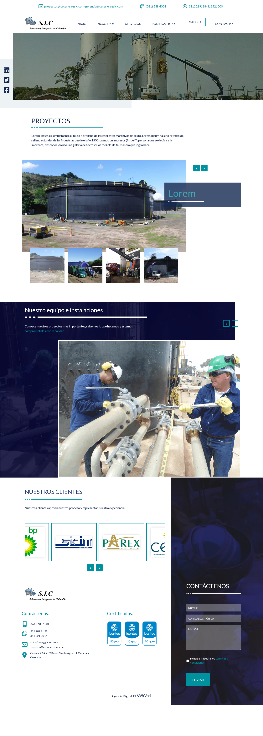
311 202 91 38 (39, 662)
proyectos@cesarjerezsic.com (64, 6)
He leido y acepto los (209, 691)
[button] (47, 296)
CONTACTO (224, 23)
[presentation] (196, 171)
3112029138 (197, 6)
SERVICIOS (133, 23)
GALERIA (195, 22)
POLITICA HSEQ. (163, 23)
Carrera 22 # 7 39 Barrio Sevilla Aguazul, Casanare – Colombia (60, 685)
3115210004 (215, 6)
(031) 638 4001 (156, 6)
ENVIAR (198, 710)
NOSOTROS (105, 23)
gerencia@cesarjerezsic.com (104, 6)
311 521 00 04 (39, 666)
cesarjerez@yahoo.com (44, 673)
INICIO (82, 23)
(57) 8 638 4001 (39, 654)
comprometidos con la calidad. (45, 361)
